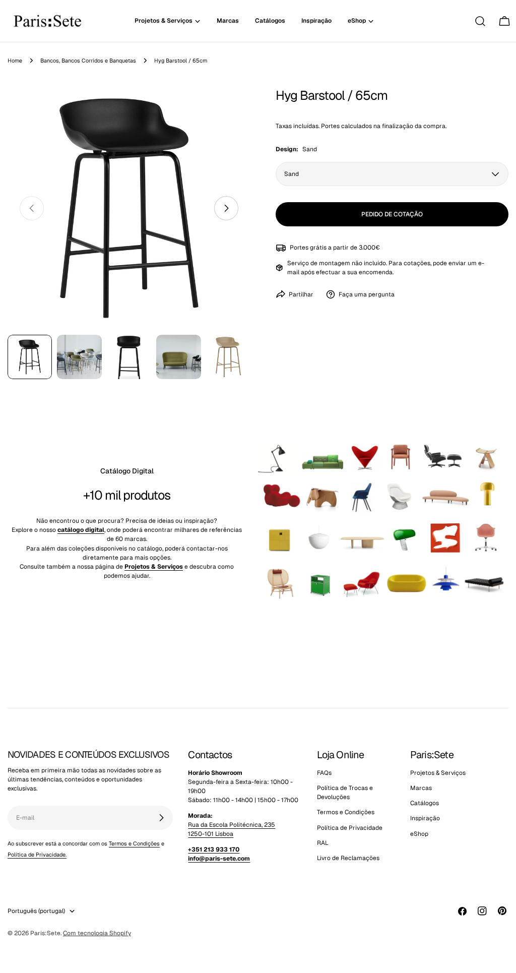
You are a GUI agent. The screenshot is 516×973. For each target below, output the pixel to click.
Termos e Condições (134, 843)
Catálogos (424, 803)
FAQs (324, 773)
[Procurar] (480, 21)
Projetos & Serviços (438, 773)
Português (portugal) (36, 911)
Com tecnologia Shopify (97, 933)
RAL (323, 843)
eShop (419, 834)
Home (15, 60)
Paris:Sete (45, 933)
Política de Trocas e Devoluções (345, 792)
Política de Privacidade (349, 828)
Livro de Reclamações (348, 858)
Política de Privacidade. (37, 854)
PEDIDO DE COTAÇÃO (392, 214)
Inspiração (425, 818)
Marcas (421, 788)
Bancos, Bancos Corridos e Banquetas (88, 60)
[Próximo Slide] (226, 208)
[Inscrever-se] (161, 817)
